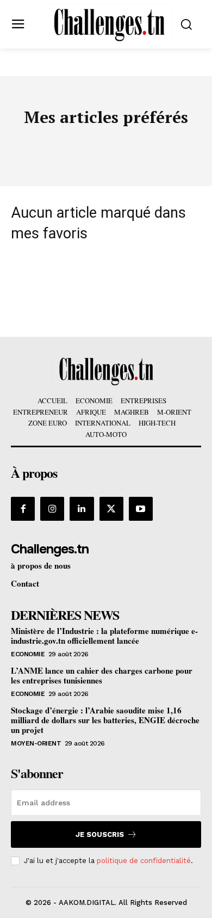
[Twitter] (111, 509)
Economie (28, 654)
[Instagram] (52, 509)
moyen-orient (36, 743)
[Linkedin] (81, 509)
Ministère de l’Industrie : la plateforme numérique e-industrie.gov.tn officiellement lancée (104, 635)
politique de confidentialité (144, 861)
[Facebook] (23, 509)
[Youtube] (141, 509)
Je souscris (100, 834)
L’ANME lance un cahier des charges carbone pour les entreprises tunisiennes (101, 675)
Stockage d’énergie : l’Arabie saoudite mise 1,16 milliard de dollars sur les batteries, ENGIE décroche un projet (105, 720)
